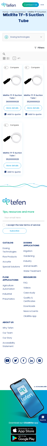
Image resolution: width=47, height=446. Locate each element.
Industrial (7, 293)
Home (5, 11)
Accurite (7, 261)
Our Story (7, 337)
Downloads (29, 306)
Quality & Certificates (29, 299)
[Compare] (6, 67)
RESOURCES (30, 277)
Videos (27, 287)
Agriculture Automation (9, 287)
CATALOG (8, 242)
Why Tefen (8, 327)
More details (12, 108)
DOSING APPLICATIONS (31, 244)
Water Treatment (32, 271)
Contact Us (30, 4)
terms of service (32, 225)
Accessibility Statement (9, 344)
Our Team (8, 332)
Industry (28, 261)
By (40, 386)
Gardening (29, 256)
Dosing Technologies (9, 250)
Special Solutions (11, 266)
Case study (29, 292)
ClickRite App (30, 316)
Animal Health (30, 266)
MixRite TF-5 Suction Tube (12, 96)
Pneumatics (9, 298)
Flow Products (10, 256)
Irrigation (28, 251)
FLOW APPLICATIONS (10, 278)
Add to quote (14, 114)
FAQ (25, 282)
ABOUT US (8, 322)
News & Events (31, 311)
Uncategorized (18, 11)
